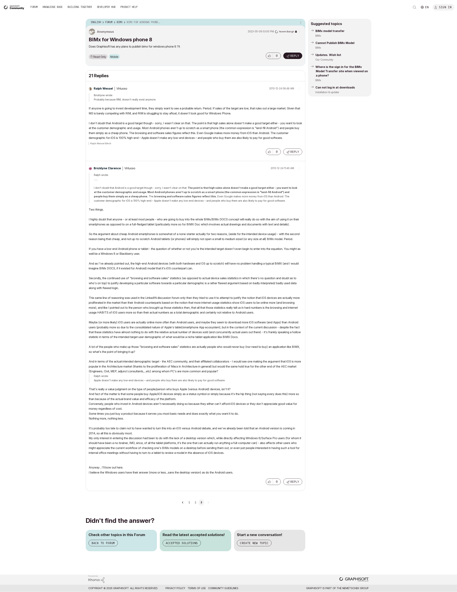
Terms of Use (197, 588)
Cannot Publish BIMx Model (334, 43)
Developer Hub (106, 7)
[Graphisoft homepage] (354, 580)
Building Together (80, 7)
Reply (294, 56)
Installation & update (327, 92)
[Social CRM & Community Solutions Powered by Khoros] (96, 578)
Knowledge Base (53, 7)
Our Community (324, 59)
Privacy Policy (175, 588)
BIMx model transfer (330, 31)
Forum (34, 7)
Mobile (114, 56)
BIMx (318, 35)
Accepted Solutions (182, 543)
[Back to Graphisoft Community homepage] (15, 6)
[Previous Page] (183, 502)
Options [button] (300, 22)
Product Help (129, 7)
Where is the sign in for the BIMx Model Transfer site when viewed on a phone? (341, 71)
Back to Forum (103, 543)
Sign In (445, 7)
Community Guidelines (223, 588)
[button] (269, 56)
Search (414, 7)
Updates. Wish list (328, 55)
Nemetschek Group (355, 588)
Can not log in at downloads (335, 87)
